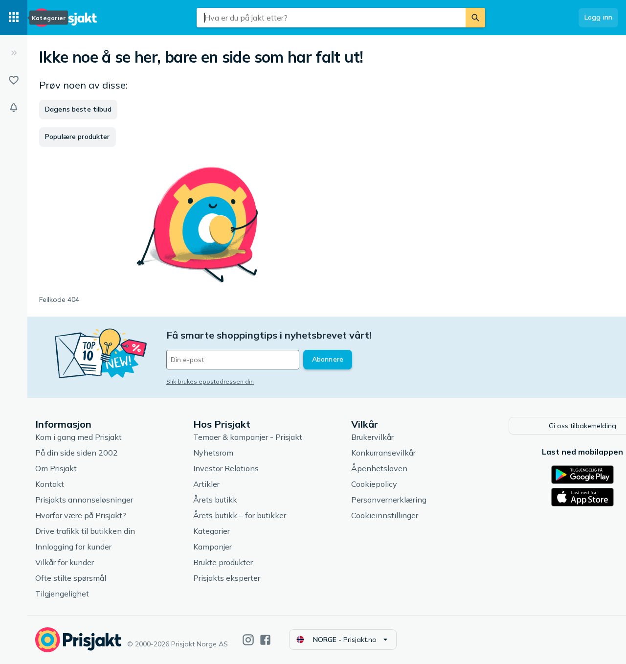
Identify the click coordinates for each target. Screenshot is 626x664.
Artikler (206, 484)
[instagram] (248, 639)
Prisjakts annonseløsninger (84, 499)
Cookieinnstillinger (384, 515)
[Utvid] (13, 53)
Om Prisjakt (56, 468)
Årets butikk (215, 499)
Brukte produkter (223, 562)
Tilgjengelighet (62, 593)
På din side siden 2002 (76, 453)
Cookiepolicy (374, 484)
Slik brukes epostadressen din (210, 381)
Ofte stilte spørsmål (70, 578)
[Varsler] (13, 107)
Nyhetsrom (213, 453)
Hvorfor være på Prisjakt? (80, 515)
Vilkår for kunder (64, 562)
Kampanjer (212, 546)
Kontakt (49, 484)
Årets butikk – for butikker (239, 515)
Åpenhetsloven (379, 468)
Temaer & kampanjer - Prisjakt (247, 437)
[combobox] (331, 17)
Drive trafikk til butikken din (85, 531)
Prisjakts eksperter (226, 578)
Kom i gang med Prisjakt (78, 437)
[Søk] (475, 17)
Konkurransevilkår (383, 453)
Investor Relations (226, 468)
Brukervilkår (372, 437)
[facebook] (265, 639)
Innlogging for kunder (73, 546)
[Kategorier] (13, 17)
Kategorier (211, 531)
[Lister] (13, 80)
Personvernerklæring (388, 499)
